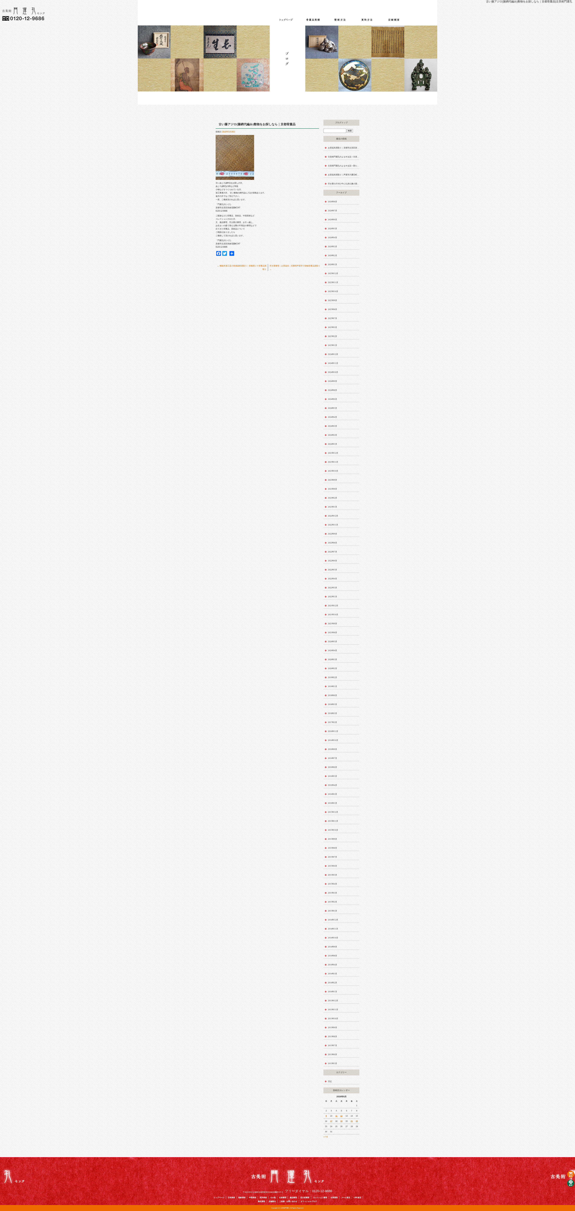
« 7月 (326, 1137)
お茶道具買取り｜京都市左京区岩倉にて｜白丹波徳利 (343, 148)
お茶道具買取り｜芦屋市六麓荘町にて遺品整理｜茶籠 (343, 175)
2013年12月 (333, 1000)
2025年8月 (332, 309)
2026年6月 (332, 219)
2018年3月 (332, 713)
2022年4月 (332, 579)
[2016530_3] (235, 178)
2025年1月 (332, 345)
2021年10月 (333, 614)
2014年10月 (333, 938)
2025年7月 (332, 318)
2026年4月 (332, 237)
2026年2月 (332, 255)
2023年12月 (333, 453)
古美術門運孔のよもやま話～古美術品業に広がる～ (343, 157)
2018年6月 (332, 695)
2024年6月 (332, 399)
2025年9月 (332, 300)
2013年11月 (333, 1009)
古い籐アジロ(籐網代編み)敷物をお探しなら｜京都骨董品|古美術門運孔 (529, 1)
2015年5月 (332, 875)
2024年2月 (332, 435)
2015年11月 (333, 821)
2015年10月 (333, 830)
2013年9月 (332, 1027)
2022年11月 (333, 525)
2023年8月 (332, 489)
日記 (330, 1081)
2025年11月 (333, 282)
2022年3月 (332, 587)
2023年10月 (333, 471)
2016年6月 (332, 767)
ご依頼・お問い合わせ (288, 1201)
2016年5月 (332, 776)
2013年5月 (332, 1063)
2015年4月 (332, 884)
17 (331, 1121)
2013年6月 (332, 1054)
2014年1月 (332, 991)
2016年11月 (333, 731)
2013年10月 (333, 1018)
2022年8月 (332, 543)
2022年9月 (332, 534)
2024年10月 (333, 372)
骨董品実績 (312, 17)
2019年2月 (332, 677)
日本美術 (231, 1197)
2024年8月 (332, 390)
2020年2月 (332, 668)
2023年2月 (332, 498)
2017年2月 (332, 722)
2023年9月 (332, 480)
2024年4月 (332, 417)
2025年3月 (332, 327)
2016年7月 (332, 758)
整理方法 (339, 17)
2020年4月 (332, 650)
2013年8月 (332, 1036)
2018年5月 (332, 704)
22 (357, 1121)
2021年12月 (333, 605)
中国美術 (252, 1197)
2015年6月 (332, 866)
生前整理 (282, 1197)
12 (341, 1116)
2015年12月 (333, 812)
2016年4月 (332, 785)
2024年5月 (332, 408)
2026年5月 (332, 228)
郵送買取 (261, 1201)
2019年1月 (332, 686)
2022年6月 (332, 561)
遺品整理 (293, 1197)
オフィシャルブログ (309, 1201)
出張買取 (334, 1197)
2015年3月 (332, 893)
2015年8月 (332, 848)
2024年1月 (332, 444)
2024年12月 (333, 354)
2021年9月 (332, 623)
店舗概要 (393, 17)
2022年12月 (333, 516)
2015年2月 (332, 902)
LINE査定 (357, 1197)
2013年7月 (332, 1045)
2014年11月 (333, 929)
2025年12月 (333, 273)
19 (341, 1121)
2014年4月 (332, 965)
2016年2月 (332, 794)
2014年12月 (333, 920)
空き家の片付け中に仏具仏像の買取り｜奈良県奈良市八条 (343, 184)
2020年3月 (332, 659)
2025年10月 (333, 291)
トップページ (286, 17)
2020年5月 (332, 641)
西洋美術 (263, 1197)
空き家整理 (304, 1197)
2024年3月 (332, 426)
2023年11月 (333, 462)
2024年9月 (332, 381)
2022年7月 (332, 552)
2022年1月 (332, 596)
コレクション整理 (320, 1197)
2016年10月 (333, 740)
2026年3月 (332, 246)
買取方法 (366, 17)
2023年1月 (332, 507)
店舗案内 (272, 1201)
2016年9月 (332, 749)
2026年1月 (332, 264)
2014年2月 (332, 982)
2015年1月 (332, 911)
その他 (273, 1197)
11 (336, 1116)
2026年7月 (332, 210)
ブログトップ (341, 122)
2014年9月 (332, 947)
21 (352, 1121)
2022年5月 (332, 570)
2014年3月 (332, 974)
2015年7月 (332, 857)
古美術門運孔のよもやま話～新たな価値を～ (343, 166)
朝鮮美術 (242, 1197)
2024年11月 (333, 363)
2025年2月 (332, 336)
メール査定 (345, 1197)
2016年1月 (332, 803)
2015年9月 (332, 839)
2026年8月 (332, 201)
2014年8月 (332, 956)
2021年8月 (332, 632)
